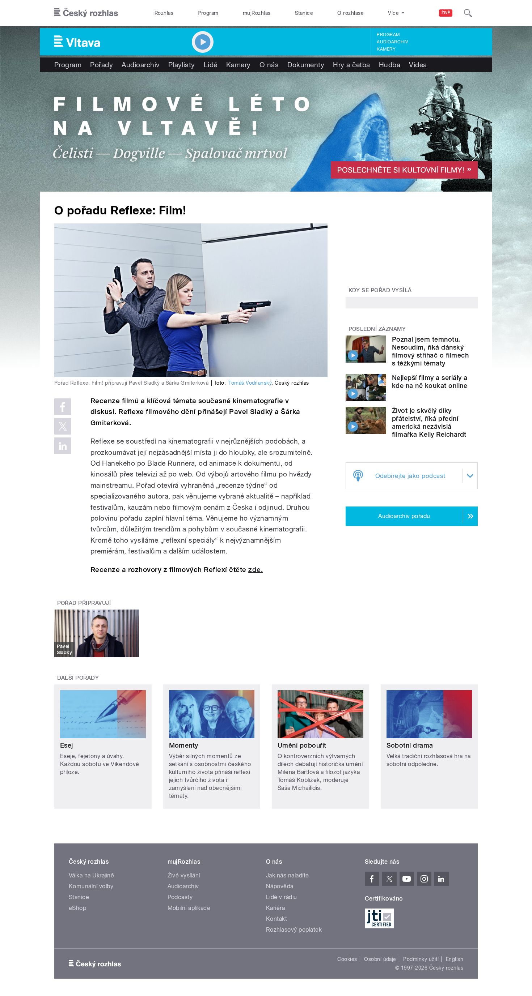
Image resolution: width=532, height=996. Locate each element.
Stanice (304, 13)
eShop (77, 908)
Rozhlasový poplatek (294, 929)
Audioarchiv (392, 41)
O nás (269, 65)
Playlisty (181, 65)
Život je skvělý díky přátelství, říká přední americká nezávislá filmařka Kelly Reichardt (429, 422)
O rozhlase (350, 13)
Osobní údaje (380, 959)
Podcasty (180, 897)
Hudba (389, 65)
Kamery (386, 49)
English (454, 959)
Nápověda (280, 886)
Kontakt (276, 918)
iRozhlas (163, 13)
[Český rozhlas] (86, 13)
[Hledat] (468, 13)
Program (208, 13)
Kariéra (275, 908)
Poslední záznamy (377, 329)
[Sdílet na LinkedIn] (62, 445)
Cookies (347, 959)
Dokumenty (305, 65)
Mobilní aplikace (189, 908)
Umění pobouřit (302, 745)
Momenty (183, 745)
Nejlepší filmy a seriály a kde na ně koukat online (429, 381)
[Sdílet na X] (62, 426)
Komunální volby (91, 886)
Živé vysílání (184, 875)
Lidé (211, 65)
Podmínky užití (421, 959)
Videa (418, 65)
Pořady (101, 65)
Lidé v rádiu (281, 897)
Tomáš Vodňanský (249, 383)
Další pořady (78, 678)
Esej (66, 745)
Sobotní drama (410, 745)
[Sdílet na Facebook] (62, 406)
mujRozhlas (257, 13)
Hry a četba (351, 65)
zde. (255, 569)
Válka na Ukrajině (91, 875)
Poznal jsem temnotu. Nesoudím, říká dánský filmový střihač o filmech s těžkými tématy (430, 351)
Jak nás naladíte (287, 875)
